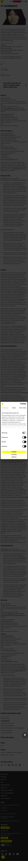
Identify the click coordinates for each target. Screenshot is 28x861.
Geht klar (14, 451)
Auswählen (14, 454)
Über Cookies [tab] (22, 407)
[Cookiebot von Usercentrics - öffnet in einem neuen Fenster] (20, 404)
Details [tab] (14, 407)
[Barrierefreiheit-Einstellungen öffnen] (25, 735)
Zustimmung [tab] (5, 407)
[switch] (24, 437)
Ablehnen (14, 457)
